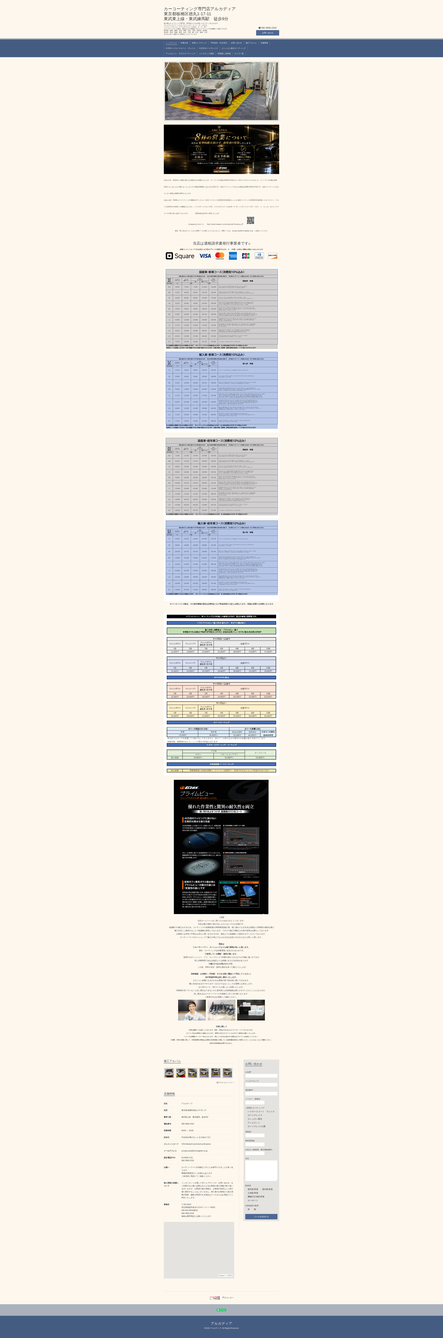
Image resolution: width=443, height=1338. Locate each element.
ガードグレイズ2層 (256, 1126)
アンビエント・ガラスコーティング (180, 54)
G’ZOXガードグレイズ (208, 48)
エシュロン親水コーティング (234, 48)
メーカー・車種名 (253, 1099)
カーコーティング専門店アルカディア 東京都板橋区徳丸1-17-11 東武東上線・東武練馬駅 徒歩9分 (200, 13)
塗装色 (248, 1132)
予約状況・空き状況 (218, 43)
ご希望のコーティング (254, 1108)
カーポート (253, 1200)
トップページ (171, 43)
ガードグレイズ (255, 1115)
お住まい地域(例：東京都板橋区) (258, 1150)
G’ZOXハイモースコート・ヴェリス (180, 48)
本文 (247, 1159)
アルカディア (221, 1323)
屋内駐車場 (267, 1189)
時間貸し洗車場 (224, 54)
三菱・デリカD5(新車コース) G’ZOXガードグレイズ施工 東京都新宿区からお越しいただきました (203, 118)
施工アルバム (251, 43)
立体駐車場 (253, 1193)
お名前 (248, 1072)
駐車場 (248, 1186)
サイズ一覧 (239, 54)
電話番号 (249, 1090)
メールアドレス (252, 1081)
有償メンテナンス (199, 43)
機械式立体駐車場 (256, 1196)
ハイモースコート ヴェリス (261, 1111)
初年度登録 (249, 1141)
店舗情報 (264, 43)
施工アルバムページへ (225, 1082)
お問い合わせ (267, 33)
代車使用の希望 (252, 1206)
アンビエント (254, 1123)
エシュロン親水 (255, 1119)
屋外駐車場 (253, 1189)
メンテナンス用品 (206, 54)
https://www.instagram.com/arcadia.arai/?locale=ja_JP (225, 224)
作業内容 (184, 43)
